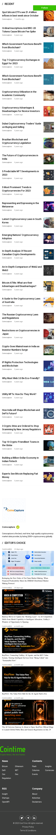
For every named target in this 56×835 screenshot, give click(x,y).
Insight (5, 794)
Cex (3, 774)
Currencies (49, 770)
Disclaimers (37, 802)
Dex (16, 774)
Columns (35, 770)
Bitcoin (5, 766)
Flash (34, 766)
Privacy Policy (28, 827)
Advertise (36, 798)
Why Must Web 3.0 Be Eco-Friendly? (21, 378)
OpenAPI (5, 802)
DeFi (4, 770)
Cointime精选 (7, 549)
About (34, 794)
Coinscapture (7, 19)
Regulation (6, 778)
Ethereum (19, 766)
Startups (5, 798)
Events (35, 774)
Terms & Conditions (28, 830)
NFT (16, 770)
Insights (48, 766)
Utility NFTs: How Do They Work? (19, 394)
